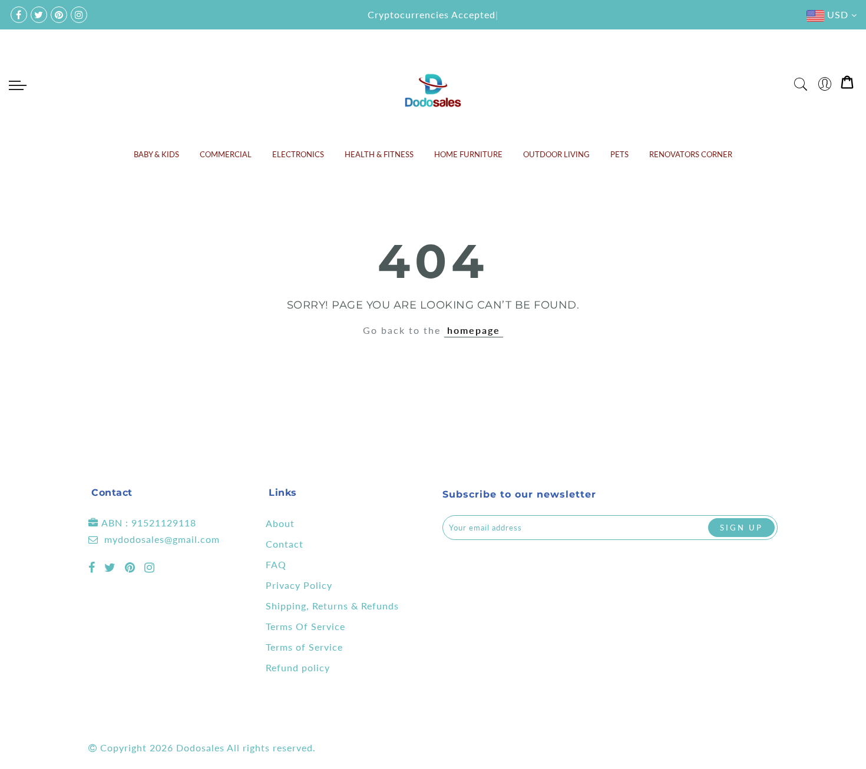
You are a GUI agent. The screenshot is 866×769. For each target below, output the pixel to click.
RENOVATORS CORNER (690, 154)
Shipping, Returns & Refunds (332, 605)
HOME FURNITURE (468, 154)
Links (283, 492)
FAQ (276, 564)
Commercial (226, 154)
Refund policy (298, 667)
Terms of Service (304, 646)
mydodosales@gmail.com (162, 539)
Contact (284, 543)
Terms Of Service (305, 626)
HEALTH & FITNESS (379, 154)
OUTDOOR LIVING (556, 154)
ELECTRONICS (298, 154)
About (280, 523)
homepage (473, 330)
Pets (619, 154)
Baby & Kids (156, 154)
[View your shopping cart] (847, 84)
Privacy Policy (299, 585)
